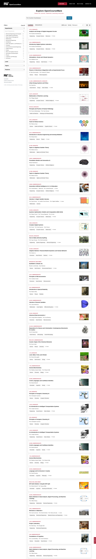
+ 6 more (57, 100)
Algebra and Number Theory (43, 152)
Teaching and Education (47, 488)
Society (43, 385)
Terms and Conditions (8, 82)
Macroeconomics (47, 319)
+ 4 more (54, 229)
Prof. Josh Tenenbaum (43, 538)
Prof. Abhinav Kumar (33, 149)
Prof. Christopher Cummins (34, 395)
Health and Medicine (34, 113)
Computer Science (40, 36)
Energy (38, 87)
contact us (88, 3)
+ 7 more (50, 61)
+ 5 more (54, 216)
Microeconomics (47, 281)
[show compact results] (89, 25)
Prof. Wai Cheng (32, 525)
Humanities (32, 385)
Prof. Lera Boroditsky (33, 538)
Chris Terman (47, 227)
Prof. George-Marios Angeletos (35, 317)
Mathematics (32, 152)
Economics (32, 255)
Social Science (33, 87)
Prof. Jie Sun (51, 214)
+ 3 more (53, 35)
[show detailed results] (87, 25)
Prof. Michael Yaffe (46, 369)
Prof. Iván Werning (47, 317)
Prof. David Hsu (32, 85)
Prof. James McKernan (34, 304)
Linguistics (38, 385)
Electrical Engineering (51, 242)
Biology (42, 372)
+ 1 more (51, 87)
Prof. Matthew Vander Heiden (35, 369)
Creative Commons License (9, 80)
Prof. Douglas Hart (40, 525)
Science (38, 61)
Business (45, 255)
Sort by (69, 25)
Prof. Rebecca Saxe (33, 123)
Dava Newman (42, 265)
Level (15, 61)
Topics (15, 65)
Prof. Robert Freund (33, 214)
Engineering (32, 36)
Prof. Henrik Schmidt (43, 512)
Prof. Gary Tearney (45, 111)
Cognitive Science (48, 126)
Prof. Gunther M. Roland (45, 72)
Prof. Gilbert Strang (33, 500)
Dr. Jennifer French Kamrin (43, 201)
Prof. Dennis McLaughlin (34, 357)
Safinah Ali (41, 188)
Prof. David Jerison (33, 201)
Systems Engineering (40, 242)
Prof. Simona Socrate (52, 512)
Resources (38, 25)
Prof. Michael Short (33, 136)
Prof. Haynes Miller (42, 486)
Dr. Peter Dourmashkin (34, 72)
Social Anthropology (49, 334)
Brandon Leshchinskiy (33, 265)
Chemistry (42, 346)
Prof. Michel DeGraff (33, 382)
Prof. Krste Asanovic (39, 227)
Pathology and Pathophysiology (46, 113)
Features (15, 69)
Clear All (23, 25)
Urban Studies (45, 87)
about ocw (72, 3)
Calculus (38, 203)
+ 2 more (55, 126)
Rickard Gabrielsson (33, 162)
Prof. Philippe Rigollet (33, 98)
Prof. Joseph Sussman (34, 408)
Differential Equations (48, 306)
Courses (30, 25)
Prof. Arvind (31, 227)
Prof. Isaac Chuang (33, 240)
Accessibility (6, 78)
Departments (15, 28)
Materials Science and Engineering (55, 515)
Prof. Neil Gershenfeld (42, 240)
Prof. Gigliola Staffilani (54, 201)
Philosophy (44, 475)
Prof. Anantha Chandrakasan (35, 33)
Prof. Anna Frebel (32, 344)
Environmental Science (47, 268)
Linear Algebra (40, 306)
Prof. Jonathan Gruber (33, 278)
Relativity (41, 294)
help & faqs (80, 3)
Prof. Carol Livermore (33, 512)
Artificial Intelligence (50, 100)
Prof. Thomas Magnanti (43, 214)
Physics (36, 74)
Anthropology (40, 334)
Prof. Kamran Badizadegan (34, 111)
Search (69, 18)
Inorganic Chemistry (45, 398)
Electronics (48, 36)
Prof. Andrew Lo (32, 252)
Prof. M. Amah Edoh (33, 332)
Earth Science (44, 61)
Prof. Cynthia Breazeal (48, 188)
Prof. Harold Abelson (33, 188)
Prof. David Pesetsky (33, 473)
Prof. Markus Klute (33, 291)
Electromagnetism (43, 74)
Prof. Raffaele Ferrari (33, 59)
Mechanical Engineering (41, 515)
